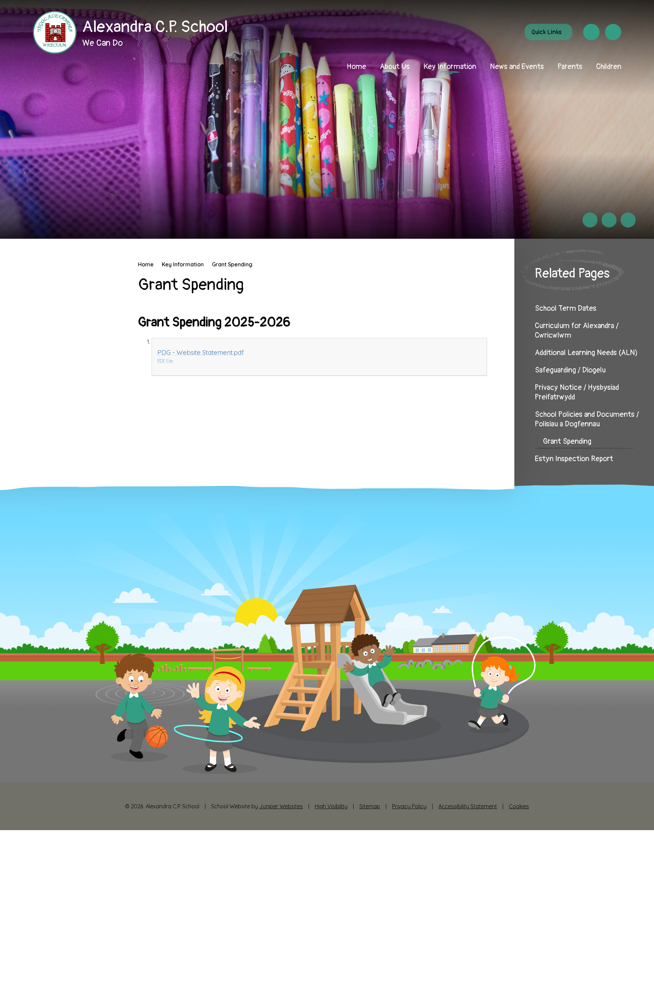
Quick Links (546, 32)
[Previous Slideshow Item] (589, 219)
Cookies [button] (519, 806)
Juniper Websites (281, 806)
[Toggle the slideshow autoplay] (628, 219)
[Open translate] (591, 32)
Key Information (183, 264)
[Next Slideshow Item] (609, 219)
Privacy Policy (409, 806)
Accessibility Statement (467, 806)
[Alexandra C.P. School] (55, 33)
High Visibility (331, 806)
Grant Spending (232, 264)
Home (146, 264)
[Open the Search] (613, 32)
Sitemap (369, 806)
